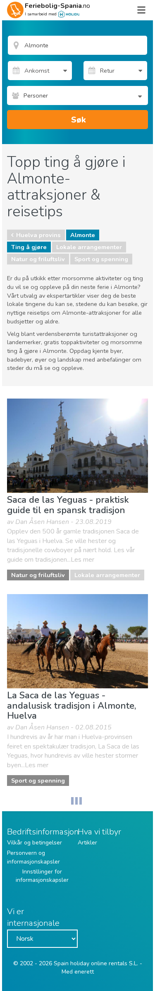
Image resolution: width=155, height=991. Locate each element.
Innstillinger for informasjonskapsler (42, 876)
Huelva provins (38, 235)
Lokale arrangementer (89, 247)
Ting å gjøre (29, 247)
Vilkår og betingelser (34, 843)
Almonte (82, 235)
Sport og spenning (101, 259)
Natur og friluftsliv (38, 259)
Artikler (87, 843)
